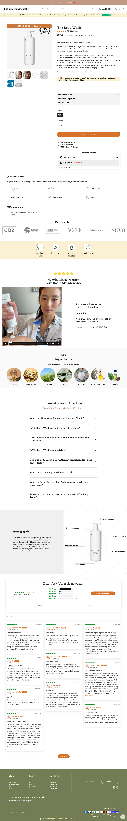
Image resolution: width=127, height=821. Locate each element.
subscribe (110, 782)
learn (32, 776)
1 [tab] (57, 388)
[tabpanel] (14, 377)
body (10, 788)
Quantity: (60, 121)
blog (30, 784)
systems (53, 9)
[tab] (88, 95)
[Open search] (116, 9)
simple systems (14, 784)
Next (121, 377)
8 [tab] (70, 388)
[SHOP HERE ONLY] (60, 818)
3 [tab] (61, 388)
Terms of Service (12, 812)
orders (54, 776)
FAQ (30, 782)
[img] (12, 625)
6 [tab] (66, 388)
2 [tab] (59, 388)
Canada (105, 9)
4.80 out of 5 (29, 592)
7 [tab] (68, 388)
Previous (6, 377)
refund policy (54, 784)
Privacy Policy (24, 812)
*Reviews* (89, 9)
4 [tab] (63, 388)
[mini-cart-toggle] (123, 9)
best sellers (12, 782)
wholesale (53, 786)
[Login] (120, 9)
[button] (62, 31)
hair (10, 786)
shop (12, 776)
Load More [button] (63, 756)
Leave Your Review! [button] (103, 593)
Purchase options (89, 153)
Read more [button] (89, 695)
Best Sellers (36, 9)
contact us (53, 788)
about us (32, 786)
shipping (53, 782)
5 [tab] (64, 388)
